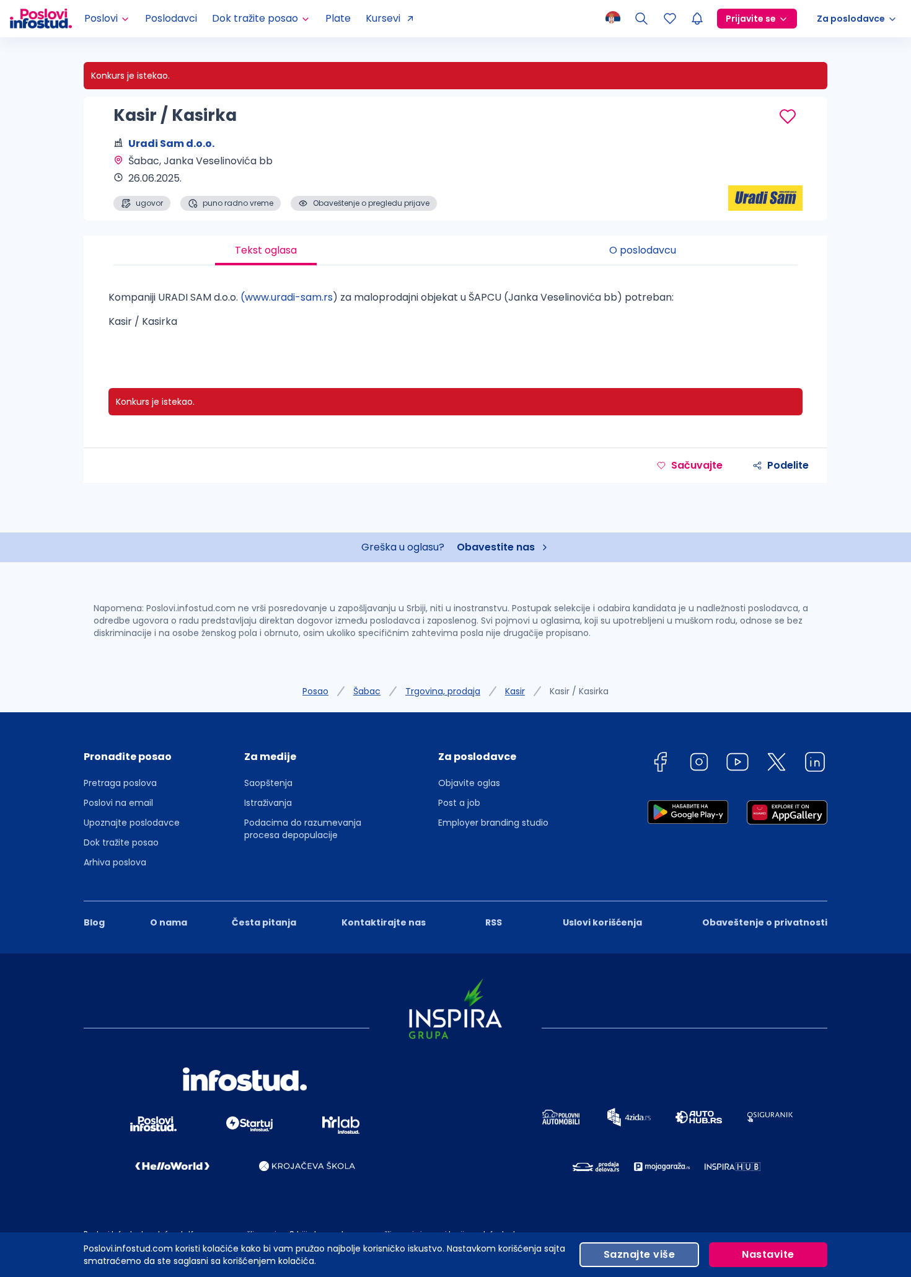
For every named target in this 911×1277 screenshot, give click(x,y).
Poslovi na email (118, 803)
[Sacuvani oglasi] (670, 18)
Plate (338, 18)
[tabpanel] (455, 314)
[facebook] (660, 764)
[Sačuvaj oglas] (788, 116)
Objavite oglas (469, 783)
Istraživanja (268, 803)
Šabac (367, 691)
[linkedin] (815, 764)
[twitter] (776, 764)
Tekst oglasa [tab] (266, 250)
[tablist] (455, 250)
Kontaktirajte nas (383, 922)
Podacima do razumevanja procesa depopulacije (302, 828)
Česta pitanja (264, 922)
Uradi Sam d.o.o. (171, 143)
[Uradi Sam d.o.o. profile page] (765, 180)
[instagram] (699, 764)
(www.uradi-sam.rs (286, 297)
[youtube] (737, 764)
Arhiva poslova (115, 862)
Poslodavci (171, 18)
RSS (493, 922)
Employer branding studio (493, 822)
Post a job (459, 803)
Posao (315, 691)
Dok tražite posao (121, 842)
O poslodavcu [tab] (642, 250)
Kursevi (383, 18)
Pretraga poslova (120, 783)
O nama (168, 922)
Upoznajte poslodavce (132, 822)
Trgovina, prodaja (442, 691)
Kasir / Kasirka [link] (579, 691)
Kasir (515, 691)
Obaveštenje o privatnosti (764, 922)
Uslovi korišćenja (602, 922)
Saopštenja (268, 783)
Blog (94, 922)
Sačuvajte (697, 465)
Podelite (788, 465)
